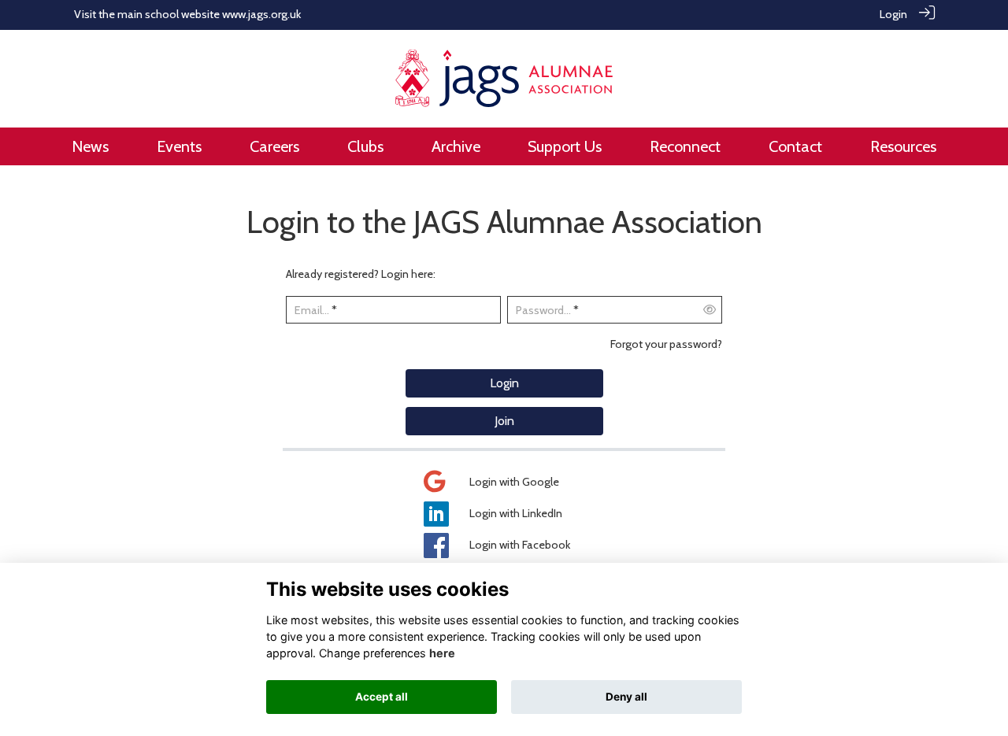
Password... (543, 310)
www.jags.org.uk (261, 14)
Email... (312, 310)
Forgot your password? (666, 344)
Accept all (381, 696)
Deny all (626, 696)
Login (893, 14)
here (442, 653)
